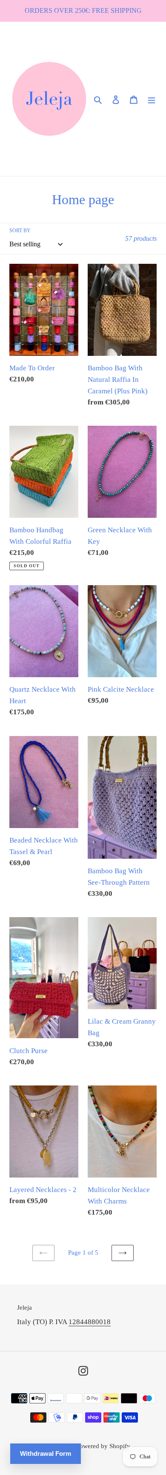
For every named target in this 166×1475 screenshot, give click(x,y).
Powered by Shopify (103, 1446)
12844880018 (90, 1322)
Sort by (20, 231)
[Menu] (151, 99)
